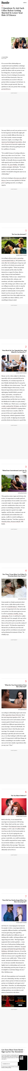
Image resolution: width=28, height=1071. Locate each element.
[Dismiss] (25, 1057)
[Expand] (20, 1057)
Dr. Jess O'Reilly (12, 164)
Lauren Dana (5, 57)
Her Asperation (7, 715)
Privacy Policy (8, 1067)
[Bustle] (5, 2)
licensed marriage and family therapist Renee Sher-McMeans (13, 949)
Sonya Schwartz (16, 715)
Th (20, 140)
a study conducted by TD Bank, (10, 406)
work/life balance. (12, 606)
